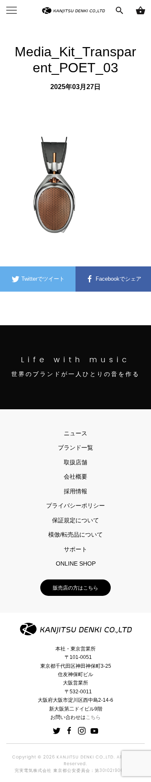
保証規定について (75, 520)
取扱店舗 (75, 462)
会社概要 (75, 476)
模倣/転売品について (75, 534)
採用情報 (75, 491)
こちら (93, 717)
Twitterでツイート (42, 279)
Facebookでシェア (117, 279)
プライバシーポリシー (75, 505)
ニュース (75, 433)
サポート (75, 549)
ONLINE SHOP (76, 563)
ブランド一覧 (75, 447)
